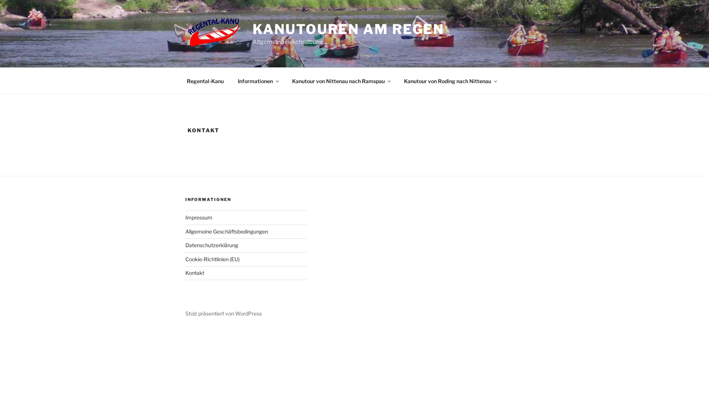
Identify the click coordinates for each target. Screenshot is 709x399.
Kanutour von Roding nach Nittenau (447, 81)
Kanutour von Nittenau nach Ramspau (338, 81)
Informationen (255, 81)
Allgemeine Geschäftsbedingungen (226, 231)
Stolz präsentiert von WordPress (223, 313)
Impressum (198, 217)
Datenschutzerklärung (211, 245)
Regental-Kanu (205, 81)
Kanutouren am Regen (348, 29)
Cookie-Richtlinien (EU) (212, 259)
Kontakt (194, 273)
